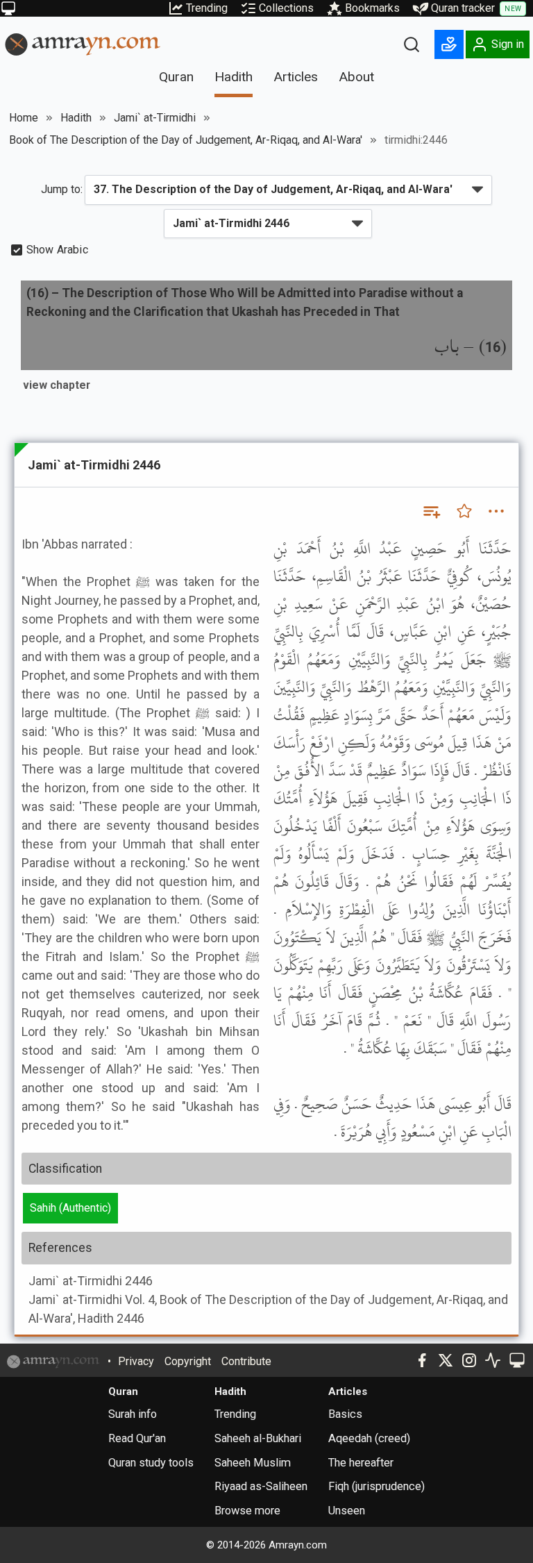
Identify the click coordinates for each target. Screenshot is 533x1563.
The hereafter (361, 1462)
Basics (345, 1414)
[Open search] (412, 44)
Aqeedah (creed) (369, 1438)
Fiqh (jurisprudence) (376, 1486)
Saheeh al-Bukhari (257, 1438)
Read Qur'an (137, 1438)
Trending (207, 8)
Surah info (132, 1414)
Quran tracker (476, 8)
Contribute (246, 1361)
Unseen (346, 1510)
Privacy (136, 1361)
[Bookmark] (464, 511)
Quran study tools (151, 1462)
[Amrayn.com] (82, 43)
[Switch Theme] (8, 8)
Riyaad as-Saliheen (260, 1486)
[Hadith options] (496, 511)
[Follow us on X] (445, 1360)
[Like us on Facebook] (422, 1360)
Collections (286, 8)
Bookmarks (372, 8)
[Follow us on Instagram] (469, 1360)
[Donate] (449, 44)
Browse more (247, 1510)
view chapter (56, 385)
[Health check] (492, 1360)
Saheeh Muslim (252, 1462)
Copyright (187, 1361)
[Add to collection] (431, 511)
